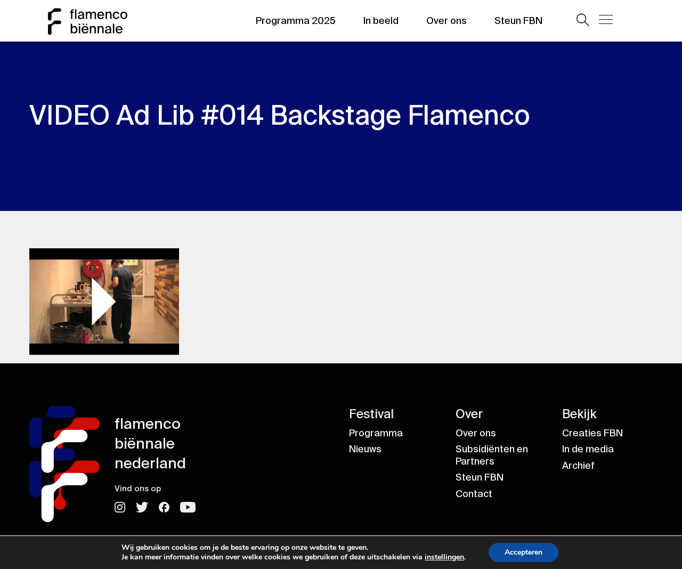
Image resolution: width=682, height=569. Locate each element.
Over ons (446, 20)
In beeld (381, 20)
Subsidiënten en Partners (492, 455)
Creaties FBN (592, 433)
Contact (474, 493)
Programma (376, 433)
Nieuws (365, 449)
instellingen (444, 557)
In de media (588, 449)
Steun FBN (518, 20)
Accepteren (523, 552)
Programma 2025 (296, 20)
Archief (578, 465)
